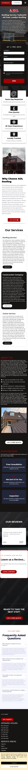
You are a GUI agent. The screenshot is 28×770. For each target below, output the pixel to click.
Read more (5, 534)
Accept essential (14, 766)
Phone (6, 56)
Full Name (7, 50)
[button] (25, 2)
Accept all (14, 763)
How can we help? (9, 62)
